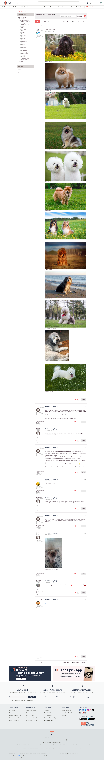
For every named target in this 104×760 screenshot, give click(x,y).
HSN (47, 739)
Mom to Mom (24, 50)
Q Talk (23, 56)
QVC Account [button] (59, 697)
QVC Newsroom (48, 715)
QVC (18, 9)
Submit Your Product (67, 712)
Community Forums (31, 710)
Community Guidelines (13, 753)
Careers (64, 715)
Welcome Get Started (26, 21)
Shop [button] (17, 3)
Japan (69, 753)
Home (72, 6)
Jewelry (57, 6)
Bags (68, 6)
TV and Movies (25, 46)
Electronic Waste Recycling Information (43, 755)
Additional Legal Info (45, 753)
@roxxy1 (67, 464)
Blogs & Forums (23, 9)
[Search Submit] (79, 3)
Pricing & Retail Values (24, 753)
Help (84, 11)
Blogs (21, 61)
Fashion (46, 6)
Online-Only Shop (25, 6)
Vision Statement (12, 757)
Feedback (28, 723)
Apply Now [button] (89, 697)
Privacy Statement (47, 742)
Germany (62, 753)
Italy (66, 753)
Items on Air (32, 3)
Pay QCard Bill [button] (74, 697)
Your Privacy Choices (13, 755)
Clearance (33, 6)
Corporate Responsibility (50, 717)
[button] (88, 3)
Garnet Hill (64, 739)
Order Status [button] (44, 697)
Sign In (80, 11)
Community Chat (25, 52)
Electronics (79, 6)
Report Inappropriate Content (40, 399)
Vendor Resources (66, 710)
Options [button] (84, 30)
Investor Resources (48, 720)
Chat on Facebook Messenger (16, 717)
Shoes (63, 6)
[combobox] (57, 3)
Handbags (24, 29)
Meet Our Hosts (30, 715)
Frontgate (58, 739)
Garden (40, 6)
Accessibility (19, 757)
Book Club (24, 47)
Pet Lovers (33, 9)
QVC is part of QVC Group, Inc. (38, 739)
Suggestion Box (25, 58)
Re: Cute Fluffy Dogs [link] (40, 8)
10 (40, 657)
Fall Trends (16, 6)
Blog (27, 712)
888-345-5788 (12, 710)
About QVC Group (48, 712)
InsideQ (23, 23)
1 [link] (36, 25)
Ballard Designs (52, 739)
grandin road (69, 739)
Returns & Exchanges (14, 720)
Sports (23, 44)
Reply (83, 399)
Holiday (23, 38)
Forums (28, 9)
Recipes (24, 35)
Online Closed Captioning (35, 753)
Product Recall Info (13, 723)
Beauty (52, 6)
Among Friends (25, 53)
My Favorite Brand (25, 20)
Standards (20, 75)
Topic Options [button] (44, 21)
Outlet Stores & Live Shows (32, 717)
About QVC (46, 710)
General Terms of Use (56, 742)
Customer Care (25, 59)
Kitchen (23, 33)
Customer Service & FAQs (15, 715)
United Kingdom (75, 753)
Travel (23, 55)
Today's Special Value (26, 24)
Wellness (24, 43)
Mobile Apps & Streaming (32, 720)
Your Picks (4, 6)
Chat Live (11, 712)
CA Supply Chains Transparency (27, 755)
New (10, 6)
